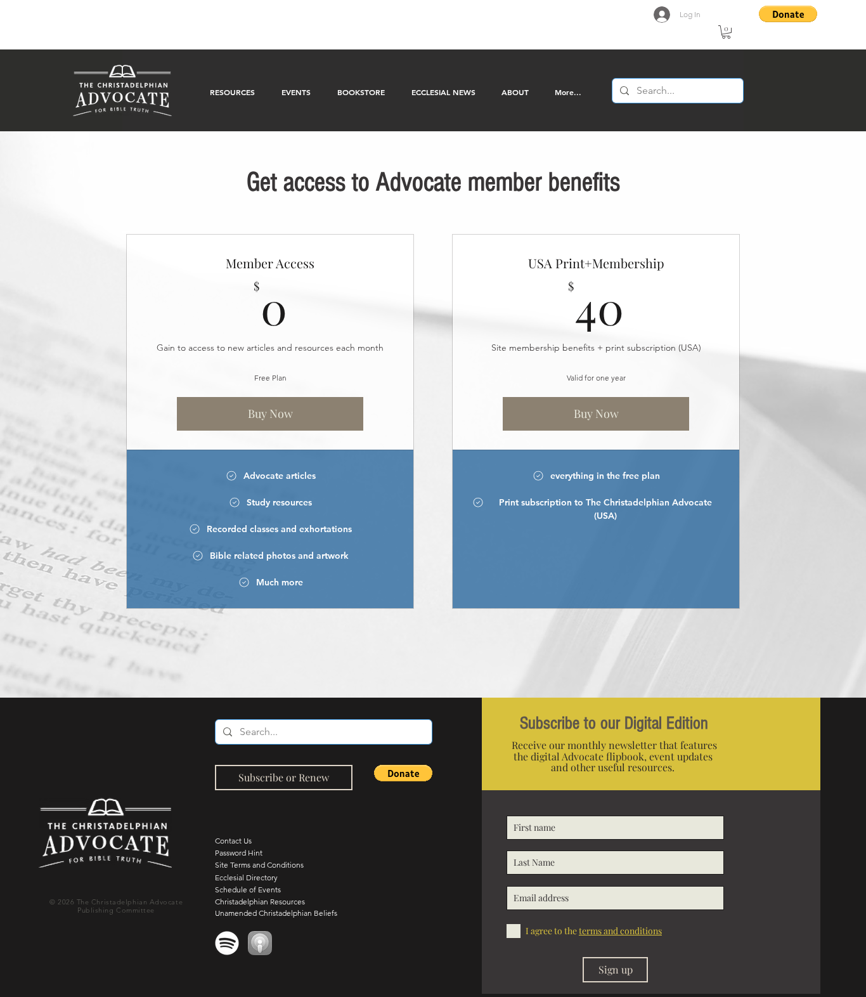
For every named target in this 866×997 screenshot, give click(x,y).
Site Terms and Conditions (259, 865)
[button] (726, 32)
